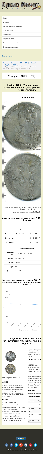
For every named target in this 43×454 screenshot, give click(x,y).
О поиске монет (8, 30)
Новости (6, 18)
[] (7, 56)
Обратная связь (8, 39)
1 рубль (7, 65)
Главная (6, 63)
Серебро (34, 63)
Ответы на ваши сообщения (13, 43)
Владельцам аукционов (11, 47)
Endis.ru (33, 450)
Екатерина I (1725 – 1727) (20, 63)
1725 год (15, 65)
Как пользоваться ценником (12, 26)
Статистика (7, 34)
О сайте (6, 22)
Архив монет (16, 450)
